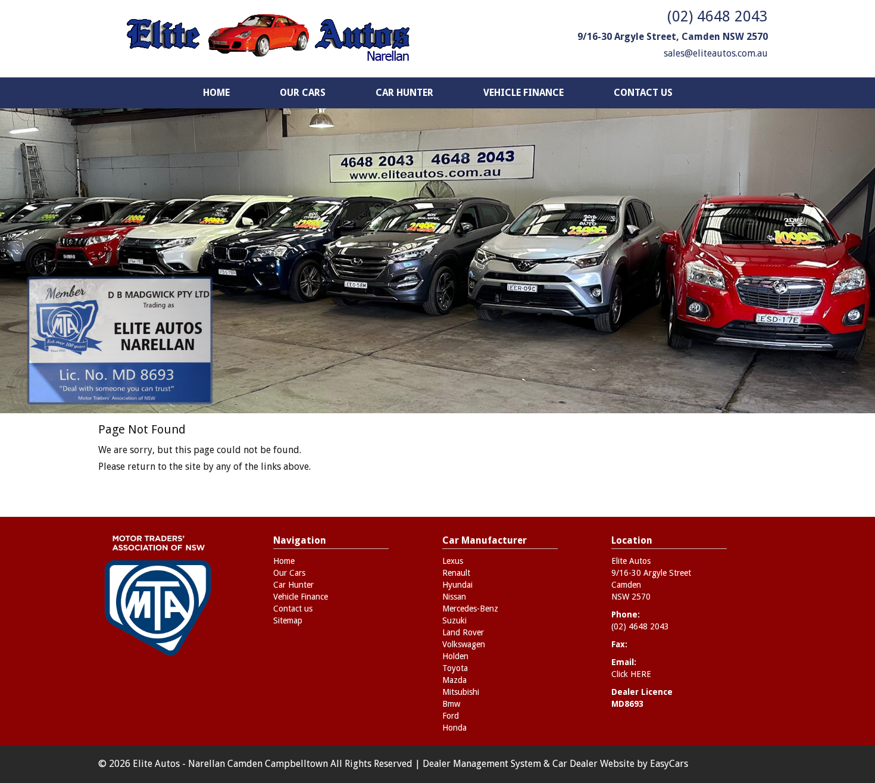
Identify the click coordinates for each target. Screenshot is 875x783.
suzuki (454, 620)
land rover (463, 632)
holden (455, 656)
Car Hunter (404, 92)
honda (454, 727)
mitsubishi (460, 692)
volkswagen (463, 644)
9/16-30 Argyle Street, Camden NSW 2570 (672, 36)
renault (456, 573)
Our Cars (303, 92)
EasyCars (669, 763)
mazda (454, 680)
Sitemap (287, 620)
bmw (451, 704)
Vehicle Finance (523, 92)
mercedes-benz (470, 608)
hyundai (457, 584)
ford (450, 715)
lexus (452, 561)
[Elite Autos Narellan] (267, 38)
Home (216, 92)
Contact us (643, 92)
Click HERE (631, 674)
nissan (454, 596)
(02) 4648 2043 (717, 16)
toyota (455, 668)
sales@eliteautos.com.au (716, 53)
